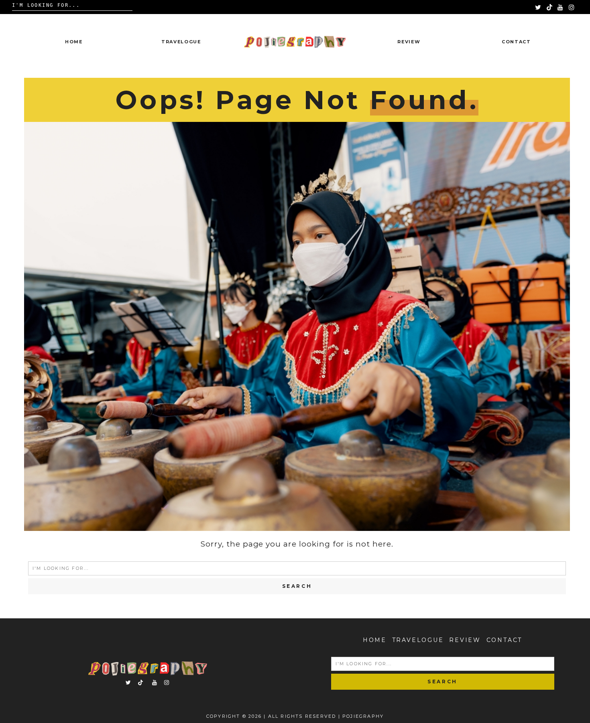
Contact (516, 42)
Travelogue (181, 42)
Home (74, 42)
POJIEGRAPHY (363, 716)
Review (408, 42)
